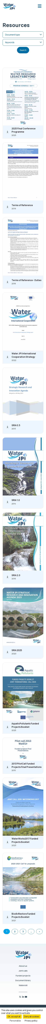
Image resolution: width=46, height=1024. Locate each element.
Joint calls (23, 970)
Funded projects (23, 975)
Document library (23, 980)
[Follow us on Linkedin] (23, 996)
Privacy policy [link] (31, 1020)
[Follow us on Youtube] (26, 996)
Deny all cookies (31, 1016)
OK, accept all (14, 1016)
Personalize (15, 1020)
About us (23, 966)
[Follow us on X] (20, 996)
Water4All (23, 985)
